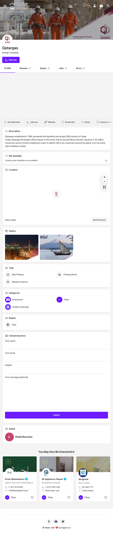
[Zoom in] (104, 177)
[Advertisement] (56, 94)
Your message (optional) (16, 377)
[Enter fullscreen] (104, 187)
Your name (10, 341)
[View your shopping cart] (101, 6)
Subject (8, 365)
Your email (10, 353)
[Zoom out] (104, 181)
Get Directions (99, 220)
